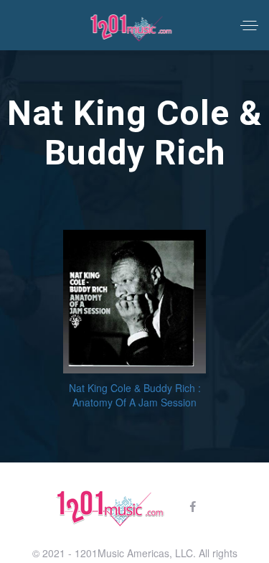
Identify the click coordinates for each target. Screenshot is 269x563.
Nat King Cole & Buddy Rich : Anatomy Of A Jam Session (135, 395)
